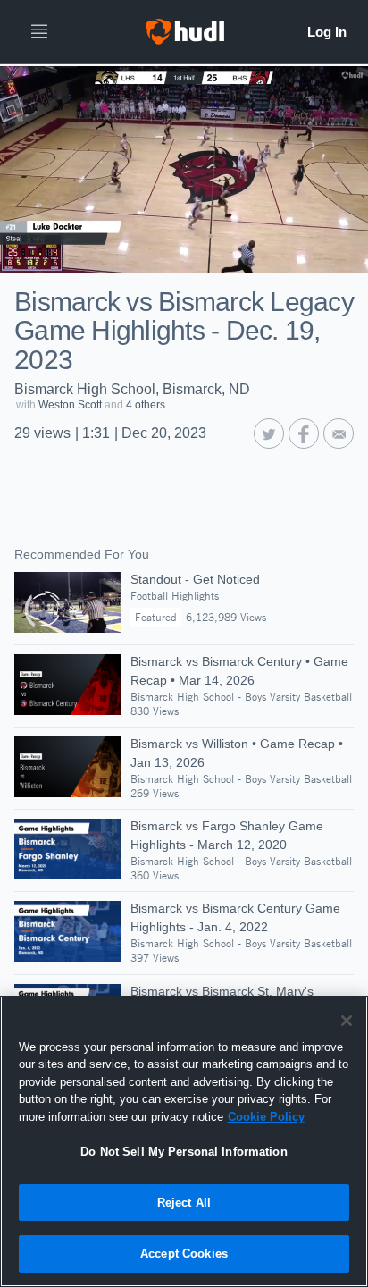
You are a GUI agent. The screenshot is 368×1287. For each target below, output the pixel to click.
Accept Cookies (184, 1253)
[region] (184, 1141)
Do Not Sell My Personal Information (184, 1151)
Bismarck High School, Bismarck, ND (132, 389)
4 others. (147, 405)
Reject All (184, 1202)
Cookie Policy (266, 1116)
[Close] (346, 1020)
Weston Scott (70, 405)
